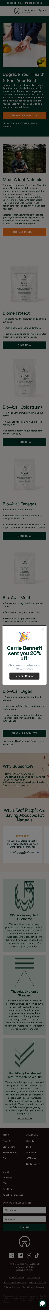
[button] (42, 1303)
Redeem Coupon (24, 676)
